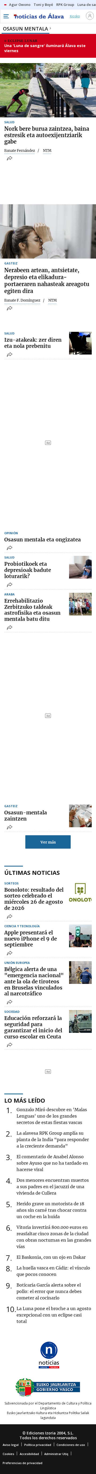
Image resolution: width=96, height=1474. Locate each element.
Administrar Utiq (56, 1454)
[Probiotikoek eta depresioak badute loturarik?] (80, 567)
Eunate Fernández (19, 151)
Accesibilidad (29, 1454)
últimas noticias (32, 872)
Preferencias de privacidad (22, 1463)
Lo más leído (24, 1100)
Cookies (8, 1454)
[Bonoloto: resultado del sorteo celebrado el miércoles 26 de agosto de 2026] (80, 893)
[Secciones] (6, 16)
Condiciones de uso (71, 1445)
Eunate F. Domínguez (22, 300)
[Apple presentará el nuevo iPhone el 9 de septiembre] (80, 936)
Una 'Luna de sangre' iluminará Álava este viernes (45, 48)
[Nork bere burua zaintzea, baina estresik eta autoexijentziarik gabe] (48, 90)
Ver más (48, 842)
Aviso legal (11, 1445)
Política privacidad (37, 1445)
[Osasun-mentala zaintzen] (80, 816)
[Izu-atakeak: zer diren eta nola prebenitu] (80, 343)
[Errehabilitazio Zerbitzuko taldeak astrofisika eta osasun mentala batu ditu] (80, 604)
